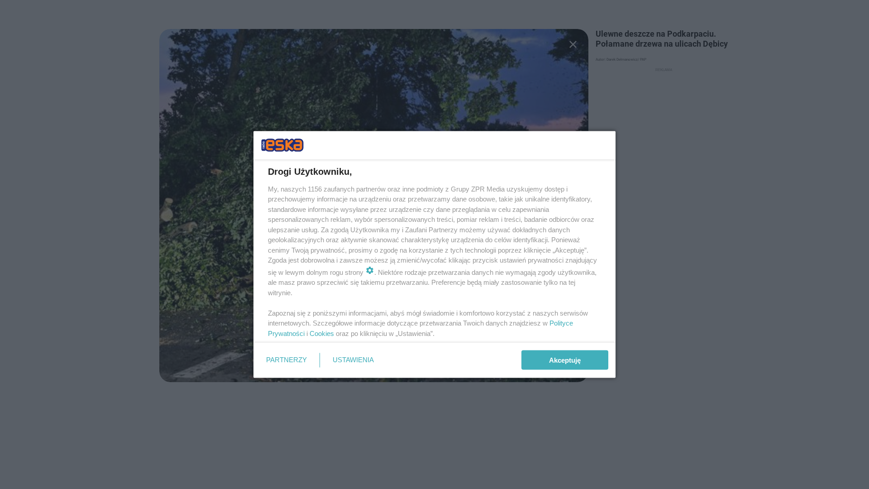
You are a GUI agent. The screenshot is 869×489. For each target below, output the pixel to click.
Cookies (322, 333)
